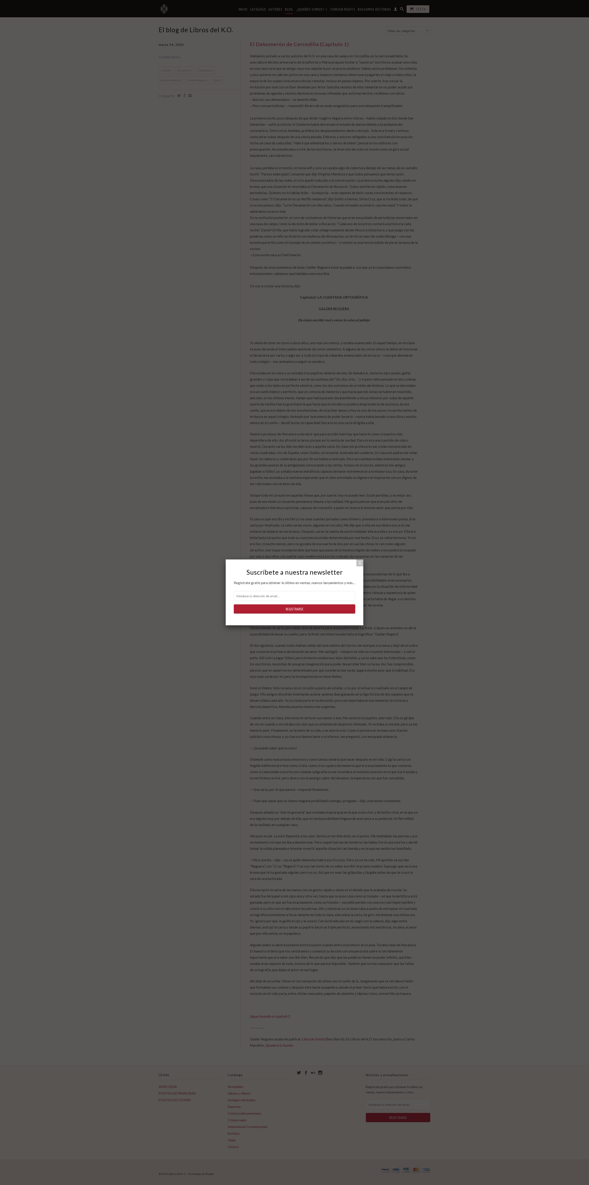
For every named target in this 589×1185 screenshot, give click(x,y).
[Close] (359, 562)
